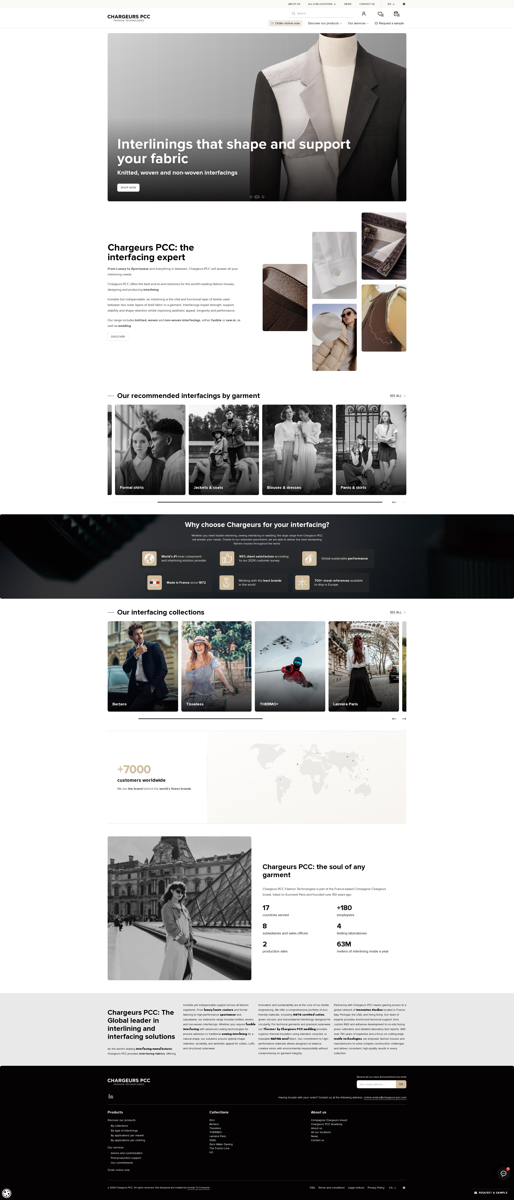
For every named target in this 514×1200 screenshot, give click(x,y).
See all (396, 396)
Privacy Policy (376, 1187)
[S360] (363, 666)
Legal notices (356, 1187)
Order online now (287, 23)
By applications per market (127, 1135)
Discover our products (323, 23)
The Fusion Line (219, 1148)
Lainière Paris (217, 1136)
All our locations (320, 4)
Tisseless (215, 1128)
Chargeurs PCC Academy (326, 1124)
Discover (118, 336)
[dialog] (6, 1193)
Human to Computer (198, 1187)
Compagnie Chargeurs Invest (329, 1120)
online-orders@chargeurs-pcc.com (385, 1097)
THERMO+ (215, 1132)
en (389, 4)
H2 (211, 1152)
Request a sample (391, 23)
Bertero (214, 1124)
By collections (119, 1125)
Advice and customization (127, 1153)
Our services (356, 23)
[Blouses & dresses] (363, 450)
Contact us (367, 4)
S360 (212, 1140)
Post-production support (126, 1158)
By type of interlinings (124, 1130)
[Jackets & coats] (290, 450)
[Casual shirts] (143, 450)
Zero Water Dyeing (221, 1144)
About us (294, 4)
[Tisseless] (143, 666)
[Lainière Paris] (290, 666)
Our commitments (122, 1162)
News (347, 4)
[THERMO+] (216, 666)
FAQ (312, 1187)
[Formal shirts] (216, 450)
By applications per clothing (128, 1140)
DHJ (212, 1120)
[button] (111, 117)
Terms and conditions (331, 1187)
